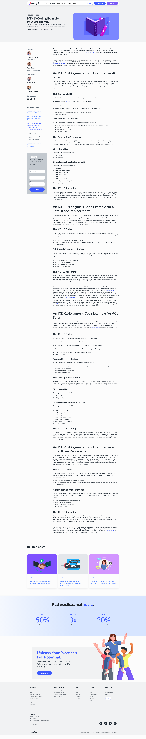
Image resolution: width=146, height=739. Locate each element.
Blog (91, 692)
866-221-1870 (36, 716)
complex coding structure (87, 52)
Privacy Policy (107, 732)
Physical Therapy (58, 690)
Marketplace (32, 704)
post (105, 235)
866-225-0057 (35, 718)
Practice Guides (93, 694)
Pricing (83, 3)
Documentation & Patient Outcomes (37, 690)
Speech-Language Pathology (60, 694)
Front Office (78, 694)
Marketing (77, 696)
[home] (34, 3)
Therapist (77, 690)
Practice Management (34, 698)
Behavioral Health (58, 696)
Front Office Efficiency (34, 694)
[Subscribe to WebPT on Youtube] (110, 723)
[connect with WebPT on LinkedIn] (100, 723)
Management (78, 698)
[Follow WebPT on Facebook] (115, 723)
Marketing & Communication (35, 696)
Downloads (92, 696)
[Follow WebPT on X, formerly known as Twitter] (105, 723)
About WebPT (108, 690)
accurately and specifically (59, 63)
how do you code (95, 86)
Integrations (32, 702)
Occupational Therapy (59, 692)
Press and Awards (109, 692)
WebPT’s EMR (110, 290)
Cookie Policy (114, 732)
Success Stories (93, 703)
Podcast (92, 700)
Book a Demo (99, 3)
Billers (76, 692)
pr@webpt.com (35, 722)
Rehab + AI (52, 3)
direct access (68, 101)
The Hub (92, 690)
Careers (107, 694)
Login (90, 3)
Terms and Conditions (100, 732)
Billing (30, 692)
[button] (45, 3)
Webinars (92, 698)
